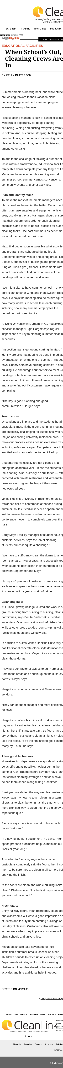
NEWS (9, 1014)
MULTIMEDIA (21, 1014)
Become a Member (18, 1032)
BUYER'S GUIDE (37, 1014)
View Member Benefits (38, 1032)
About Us (17, 1044)
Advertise (28, 1044)
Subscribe (48, 1044)
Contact (38, 1044)
